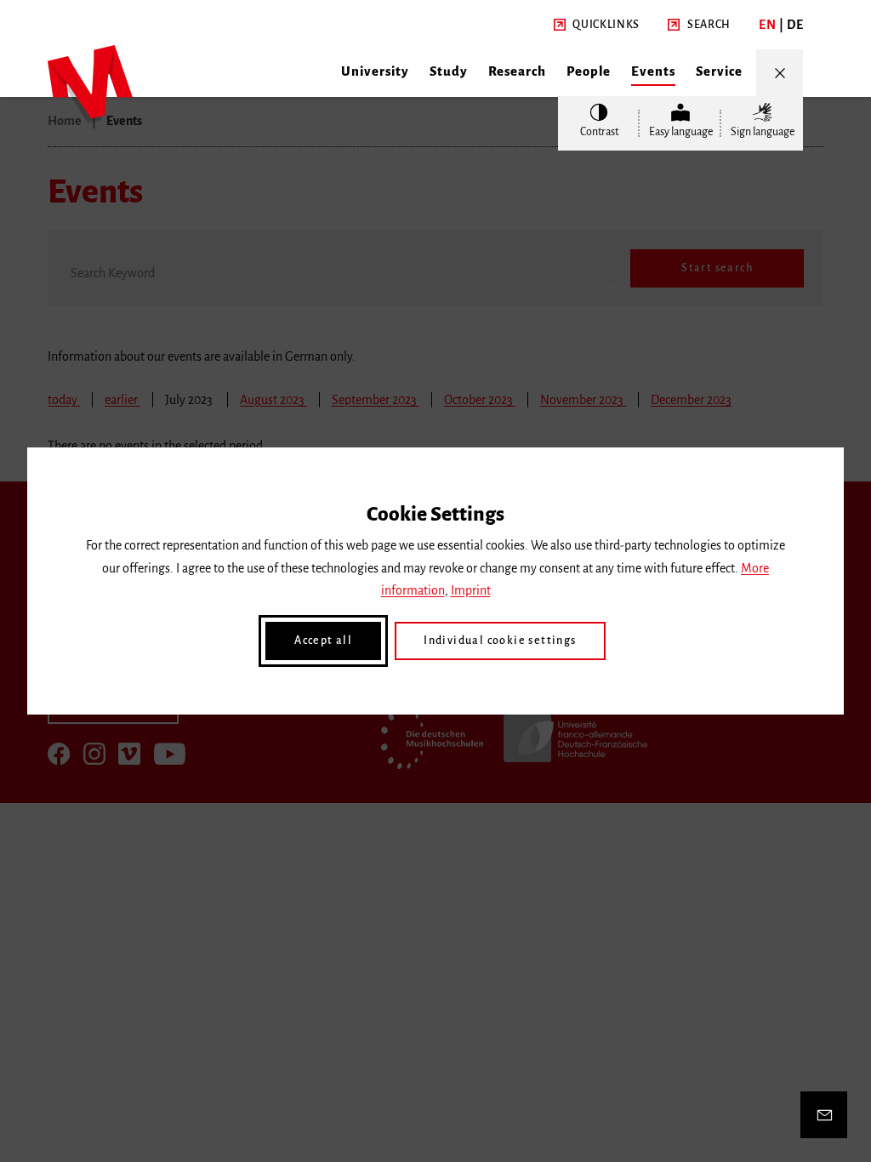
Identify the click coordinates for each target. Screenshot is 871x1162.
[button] (597, 25)
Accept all (323, 641)
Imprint (471, 590)
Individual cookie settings (500, 641)
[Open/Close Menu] (779, 72)
